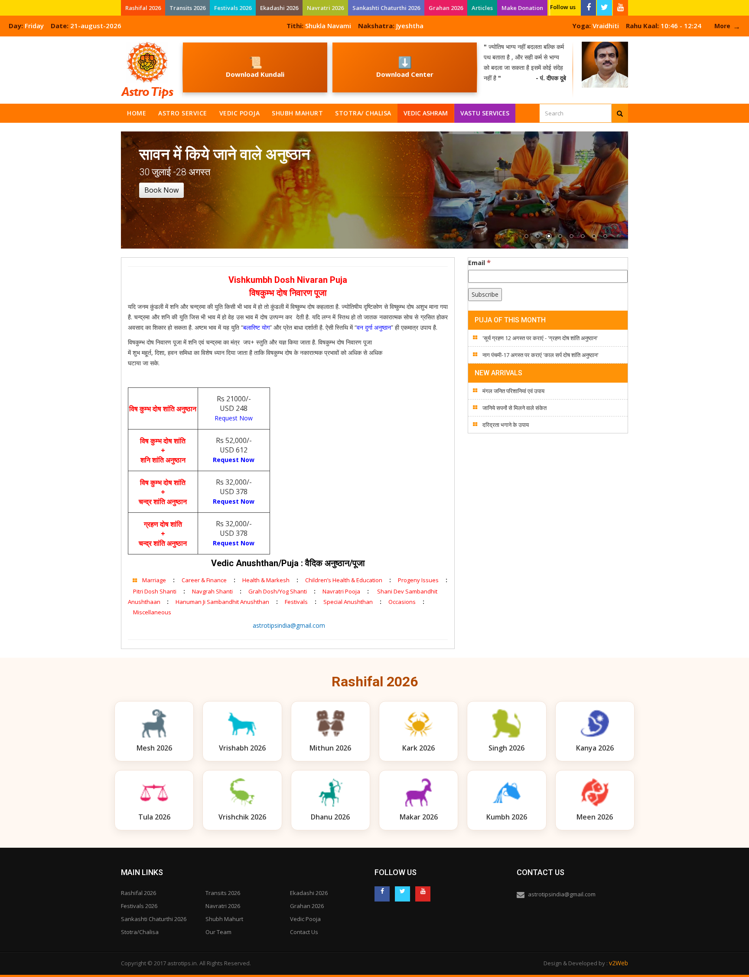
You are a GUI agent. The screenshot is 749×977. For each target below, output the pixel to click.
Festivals (296, 602)
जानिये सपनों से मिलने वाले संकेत (514, 408)
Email (479, 262)
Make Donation (522, 7)
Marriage (154, 580)
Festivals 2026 (232, 7)
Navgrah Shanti (212, 591)
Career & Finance (204, 580)
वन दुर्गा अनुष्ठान (374, 327)
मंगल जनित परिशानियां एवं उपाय (513, 391)
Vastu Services (485, 111)
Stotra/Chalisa (140, 932)
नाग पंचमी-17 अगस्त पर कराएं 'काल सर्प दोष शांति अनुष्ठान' (540, 355)
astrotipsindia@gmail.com (288, 625)
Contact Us (304, 932)
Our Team (218, 932)
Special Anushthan (348, 602)
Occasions (402, 602)
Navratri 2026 (325, 7)
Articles (482, 7)
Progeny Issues (418, 580)
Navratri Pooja (341, 591)
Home (136, 113)
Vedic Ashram (426, 113)
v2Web (618, 963)
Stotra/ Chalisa (363, 113)
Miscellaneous (152, 612)
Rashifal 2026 (143, 7)
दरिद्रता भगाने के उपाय (505, 425)
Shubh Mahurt (297, 113)
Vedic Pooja (239, 113)
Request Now (234, 418)
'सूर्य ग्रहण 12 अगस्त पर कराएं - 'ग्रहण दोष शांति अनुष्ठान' (540, 338)
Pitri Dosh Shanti (154, 591)
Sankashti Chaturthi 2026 (386, 7)
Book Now (161, 190)
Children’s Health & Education (343, 580)
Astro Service (182, 113)
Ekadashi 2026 (279, 7)
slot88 (8, 41)
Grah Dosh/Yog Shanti (277, 591)
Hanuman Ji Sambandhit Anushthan (222, 602)
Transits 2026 (187, 7)
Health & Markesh (266, 580)
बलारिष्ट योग (256, 327)
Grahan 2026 (446, 7)
